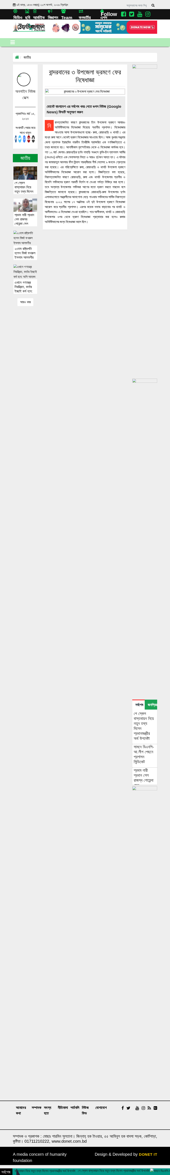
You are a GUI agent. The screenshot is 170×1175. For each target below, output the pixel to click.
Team (66, 17)
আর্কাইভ (39, 17)
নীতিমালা (63, 1108)
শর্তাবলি (74, 1108)
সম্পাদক (36, 1108)
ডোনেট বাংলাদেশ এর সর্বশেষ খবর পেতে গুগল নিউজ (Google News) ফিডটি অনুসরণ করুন (84, 109)
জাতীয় (27, 57)
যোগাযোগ (101, 1108)
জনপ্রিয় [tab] (152, 705)
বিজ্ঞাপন (53, 17)
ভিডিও (17, 17)
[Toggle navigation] (12, 42)
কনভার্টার (85, 17)
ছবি (27, 17)
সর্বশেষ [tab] (139, 705)
